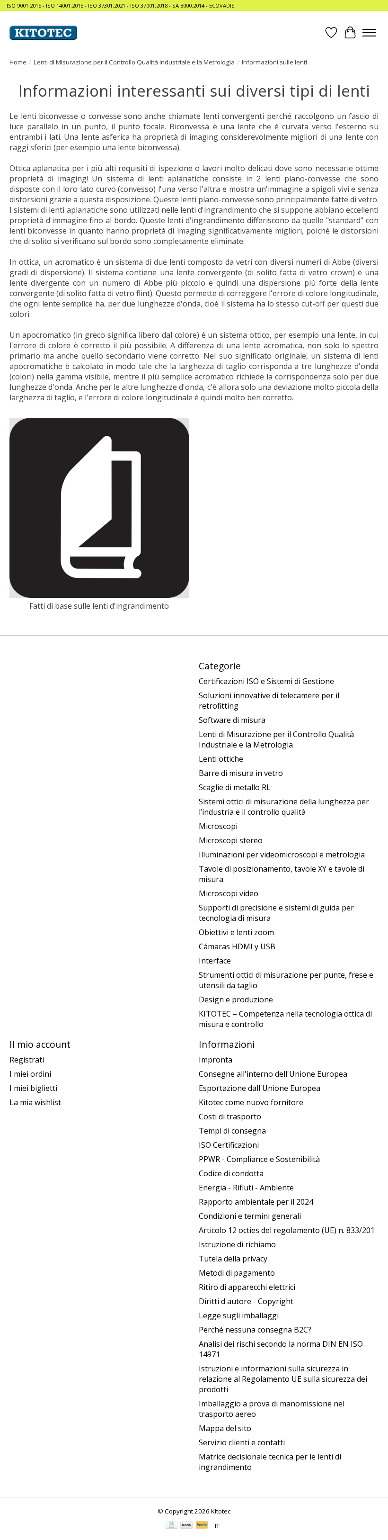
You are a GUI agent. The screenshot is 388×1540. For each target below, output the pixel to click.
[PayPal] (202, 1526)
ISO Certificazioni (229, 1145)
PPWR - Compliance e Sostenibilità (259, 1159)
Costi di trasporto (230, 1116)
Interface (215, 960)
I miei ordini (30, 1074)
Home (17, 62)
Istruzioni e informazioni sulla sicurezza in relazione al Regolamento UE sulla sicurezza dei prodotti (283, 1379)
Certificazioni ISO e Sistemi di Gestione (266, 681)
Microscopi (218, 826)
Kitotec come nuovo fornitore (251, 1102)
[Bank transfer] (186, 1526)
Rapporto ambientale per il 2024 (256, 1202)
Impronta (215, 1059)
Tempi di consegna (232, 1131)
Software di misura (232, 720)
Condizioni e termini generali (250, 1216)
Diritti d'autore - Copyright (246, 1301)
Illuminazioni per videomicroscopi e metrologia (282, 854)
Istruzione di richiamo (237, 1244)
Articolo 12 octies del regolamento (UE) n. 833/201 (287, 1230)
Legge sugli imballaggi (239, 1315)
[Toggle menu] (369, 32)
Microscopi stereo (231, 840)
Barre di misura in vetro (241, 773)
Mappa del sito (225, 1428)
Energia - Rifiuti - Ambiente (246, 1187)
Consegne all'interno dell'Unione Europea (273, 1074)
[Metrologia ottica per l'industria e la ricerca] (43, 33)
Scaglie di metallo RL (235, 787)
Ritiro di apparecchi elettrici (247, 1287)
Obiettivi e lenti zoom (236, 932)
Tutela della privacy (233, 1258)
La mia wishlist (35, 1102)
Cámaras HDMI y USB (237, 946)
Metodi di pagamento (237, 1273)
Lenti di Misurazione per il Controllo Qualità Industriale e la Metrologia (134, 62)
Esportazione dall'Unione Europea (259, 1088)
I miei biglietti (33, 1088)
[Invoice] (171, 1526)
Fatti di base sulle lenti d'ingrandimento (99, 606)
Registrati (26, 1059)
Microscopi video (228, 893)
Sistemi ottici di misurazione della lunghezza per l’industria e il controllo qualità (284, 806)
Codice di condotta (231, 1173)
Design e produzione (236, 999)
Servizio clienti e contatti (242, 1442)
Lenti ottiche (221, 759)
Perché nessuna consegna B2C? (255, 1329)
